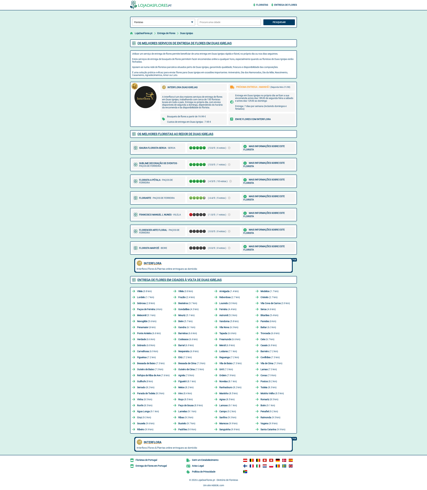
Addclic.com (217, 485)
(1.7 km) (270, 291)
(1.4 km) (229, 291)
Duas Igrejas (186, 33)
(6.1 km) (186, 327)
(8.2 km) (269, 381)
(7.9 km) (227, 375)
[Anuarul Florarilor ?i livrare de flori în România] (278, 466)
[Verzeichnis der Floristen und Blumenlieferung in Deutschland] (278, 460)
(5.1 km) (146, 315)
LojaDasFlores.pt (143, 33)
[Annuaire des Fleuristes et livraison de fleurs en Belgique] (252, 460)
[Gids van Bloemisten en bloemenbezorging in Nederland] (265, 466)
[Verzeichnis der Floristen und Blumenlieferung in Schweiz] (265, 460)
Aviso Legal (198, 465)
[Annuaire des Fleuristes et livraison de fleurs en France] (252, 466)
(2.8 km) (146, 303)
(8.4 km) (185, 393)
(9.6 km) (145, 423)
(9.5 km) (270, 417)
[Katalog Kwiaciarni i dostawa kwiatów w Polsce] (271, 466)
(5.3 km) (228, 315)
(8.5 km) (228, 393)
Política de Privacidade (203, 471)
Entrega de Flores (285, 5)
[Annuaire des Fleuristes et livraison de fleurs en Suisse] (271, 460)
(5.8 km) (229, 321)
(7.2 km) (269, 351)
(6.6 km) (149, 333)
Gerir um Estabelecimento (205, 460)
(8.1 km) (187, 381)
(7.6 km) (153, 375)
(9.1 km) (228, 405)
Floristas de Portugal (146, 460)
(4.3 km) (188, 309)
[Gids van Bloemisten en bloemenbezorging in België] (258, 460)
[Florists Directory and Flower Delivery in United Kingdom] (291, 466)
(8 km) (145, 381)
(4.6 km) (268, 309)
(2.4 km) (186, 297)
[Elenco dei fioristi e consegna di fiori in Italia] (258, 466)
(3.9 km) (228, 303)
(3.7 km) (187, 303)
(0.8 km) (144, 291)
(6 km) (268, 321)
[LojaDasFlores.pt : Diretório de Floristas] (151, 5)
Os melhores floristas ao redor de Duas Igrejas (175, 134)
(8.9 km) (190, 405)
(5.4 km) (269, 315)
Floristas (262, 5)
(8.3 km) (269, 387)
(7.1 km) (228, 351)
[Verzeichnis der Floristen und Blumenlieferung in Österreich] (245, 460)
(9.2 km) (227, 411)
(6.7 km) (267, 339)
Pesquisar (279, 22)
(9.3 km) (144, 417)
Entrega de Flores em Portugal (151, 465)
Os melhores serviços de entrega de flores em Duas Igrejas (184, 43)
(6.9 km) (186, 345)
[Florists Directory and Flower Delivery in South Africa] (245, 471)
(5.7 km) (185, 321)
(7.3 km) (270, 357)
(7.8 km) (186, 375)
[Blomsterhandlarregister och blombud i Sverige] (284, 466)
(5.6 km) (146, 321)
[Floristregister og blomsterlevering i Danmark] (284, 460)
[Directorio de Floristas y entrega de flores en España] (291, 460)
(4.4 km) (228, 309)
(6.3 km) (228, 327)
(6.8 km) (146, 345)
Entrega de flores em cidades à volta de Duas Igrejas (179, 280)
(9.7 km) (186, 423)
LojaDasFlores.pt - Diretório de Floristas (217, 480)
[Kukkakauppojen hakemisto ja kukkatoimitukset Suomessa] (245, 466)
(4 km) (149, 309)
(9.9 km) (228, 423)
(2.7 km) (229, 297)
